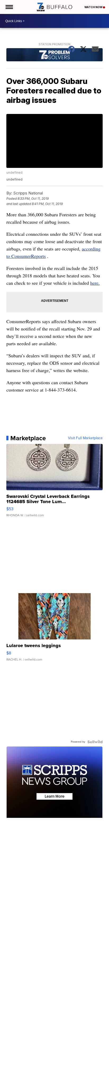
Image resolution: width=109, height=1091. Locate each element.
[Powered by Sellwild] (95, 742)
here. (95, 283)
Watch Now (93, 7)
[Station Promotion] (54, 55)
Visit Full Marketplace (85, 438)
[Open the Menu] (9, 7)
